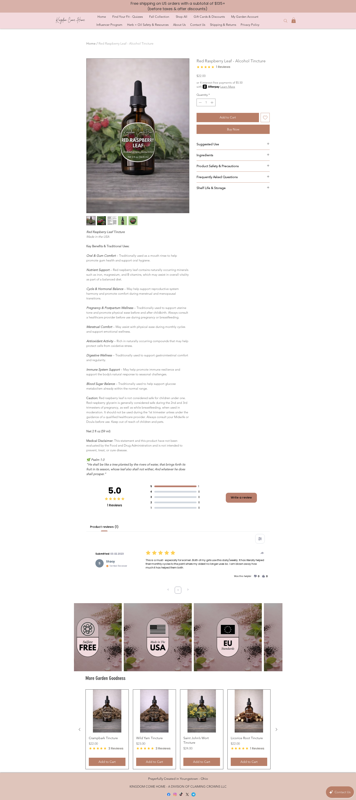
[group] (178, 729)
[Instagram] (175, 794)
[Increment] (212, 102)
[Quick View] (107, 711)
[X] (187, 794)
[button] (127, 17)
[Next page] (187, 590)
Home (91, 43)
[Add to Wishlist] (265, 117)
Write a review (241, 497)
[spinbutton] (206, 102)
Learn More (227, 87)
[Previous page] (168, 590)
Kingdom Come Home (70, 19)
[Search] (285, 21)
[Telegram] (193, 794)
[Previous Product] (79, 729)
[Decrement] (199, 102)
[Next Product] (276, 729)
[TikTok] (181, 794)
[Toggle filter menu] (260, 539)
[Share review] (262, 553)
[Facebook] (169, 794)
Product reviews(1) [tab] (104, 527)
